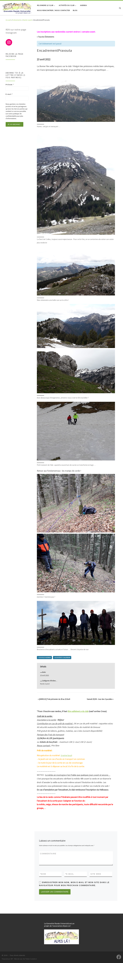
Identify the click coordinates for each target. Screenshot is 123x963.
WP (12, 959)
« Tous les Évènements (45, 37)
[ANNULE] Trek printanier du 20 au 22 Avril (54, 699)
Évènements (16, 20)
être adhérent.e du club (78, 711)
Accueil (8, 20)
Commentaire (48, 854)
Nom (43, 874)
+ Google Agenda (44, 657)
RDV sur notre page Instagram (16, 31)
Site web (95, 874)
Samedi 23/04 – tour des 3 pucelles (100, 699)
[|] (17, 7)
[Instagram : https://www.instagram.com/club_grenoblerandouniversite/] (9, 42)
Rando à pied (27, 20)
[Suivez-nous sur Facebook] (118, 957)
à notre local (66, 755)
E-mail (69, 874)
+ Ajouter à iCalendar (62, 657)
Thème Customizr (31, 959)
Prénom (10, 85)
